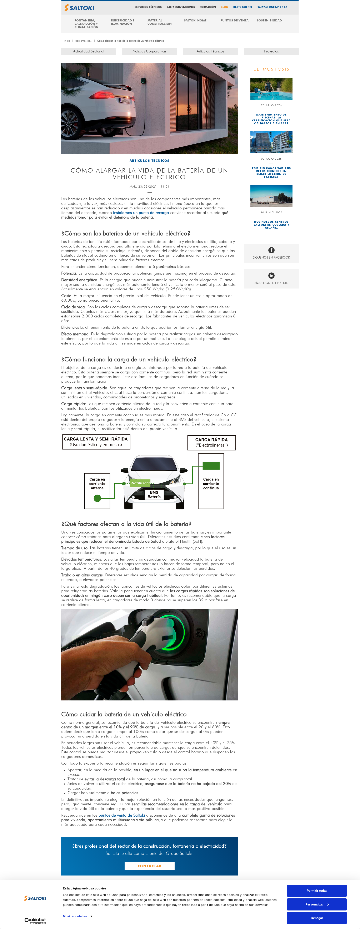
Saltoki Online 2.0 (270, 7)
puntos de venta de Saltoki (122, 815)
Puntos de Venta (234, 20)
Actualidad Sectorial (88, 51)
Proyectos (271, 51)
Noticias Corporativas (149, 51)
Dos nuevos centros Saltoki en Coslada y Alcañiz (271, 225)
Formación (208, 7)
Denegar (317, 918)
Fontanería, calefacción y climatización (86, 24)
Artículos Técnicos (210, 51)
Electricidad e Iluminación (122, 22)
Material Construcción (160, 22)
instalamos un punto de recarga (141, 213)
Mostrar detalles (75, 916)
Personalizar (314, 904)
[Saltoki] (79, 8)
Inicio (67, 41)
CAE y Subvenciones (181, 7)
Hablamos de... (83, 41)
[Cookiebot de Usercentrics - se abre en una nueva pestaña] (35, 921)
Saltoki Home (195, 20)
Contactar (149, 866)
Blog (224, 7)
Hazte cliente (242, 7)
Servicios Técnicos (148, 7)
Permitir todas (317, 890)
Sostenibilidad (269, 20)
